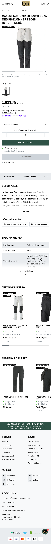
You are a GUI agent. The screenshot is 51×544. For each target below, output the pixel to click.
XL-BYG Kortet (7, 113)
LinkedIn (36, 480)
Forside (4, 11)
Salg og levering (34, 445)
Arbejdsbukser (26, 11)
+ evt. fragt (6, 341)
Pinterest (10, 484)
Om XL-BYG (6, 452)
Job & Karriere (7, 449)
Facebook (11, 476)
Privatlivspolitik (33, 456)
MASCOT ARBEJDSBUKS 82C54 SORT (15, 397)
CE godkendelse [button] (40, 224)
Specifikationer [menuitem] (29, 177)
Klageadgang (33, 452)
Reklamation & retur (35, 449)
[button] (4, 134)
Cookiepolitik (33, 459)
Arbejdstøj (17, 11)
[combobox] (25, 124)
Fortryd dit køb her (35, 463)
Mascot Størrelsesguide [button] (16, 224)
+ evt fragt (5, 106)
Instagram (11, 480)
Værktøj (10, 11)
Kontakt (5, 442)
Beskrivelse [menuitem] (9, 177)
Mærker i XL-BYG (8, 459)
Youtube (36, 476)
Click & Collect (33, 442)
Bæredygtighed (8, 456)
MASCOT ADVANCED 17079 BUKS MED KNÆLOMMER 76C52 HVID (16, 326)
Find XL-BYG (6, 445)
